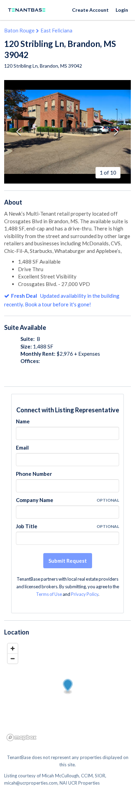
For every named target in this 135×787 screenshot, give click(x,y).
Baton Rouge (19, 30)
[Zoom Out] (13, 658)
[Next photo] (116, 131)
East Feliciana (56, 30)
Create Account (90, 10)
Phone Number (34, 474)
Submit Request (67, 561)
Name (23, 421)
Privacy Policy (84, 594)
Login (122, 10)
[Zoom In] (13, 648)
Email (22, 447)
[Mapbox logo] (21, 737)
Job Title (26, 526)
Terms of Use (49, 594)
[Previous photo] (18, 131)
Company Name (34, 500)
